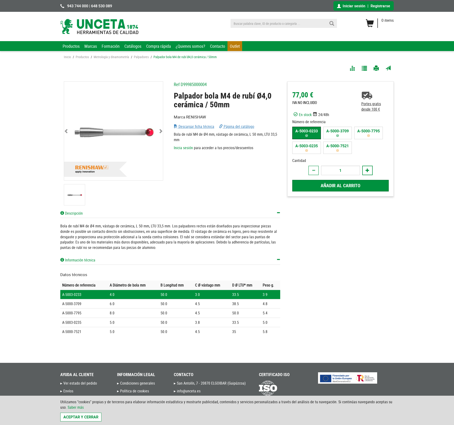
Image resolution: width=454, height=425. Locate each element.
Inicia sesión (183, 147)
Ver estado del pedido (80, 383)
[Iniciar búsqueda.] (332, 23)
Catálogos (132, 46)
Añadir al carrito (340, 185)
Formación (111, 46)
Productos (71, 46)
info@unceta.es (189, 391)
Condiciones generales (137, 383)
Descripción (73, 213)
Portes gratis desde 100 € (371, 106)
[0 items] (379, 21)
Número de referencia (309, 121)
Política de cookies (134, 391)
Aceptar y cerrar (80, 417)
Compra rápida (158, 46)
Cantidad (299, 160)
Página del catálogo (238, 126)
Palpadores (141, 57)
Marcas (90, 46)
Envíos (68, 391)
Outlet (235, 46)
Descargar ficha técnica (196, 126)
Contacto (217, 46)
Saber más (76, 407)
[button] (66, 131)
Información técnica (79, 260)
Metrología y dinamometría (111, 57)
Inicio (67, 57)
